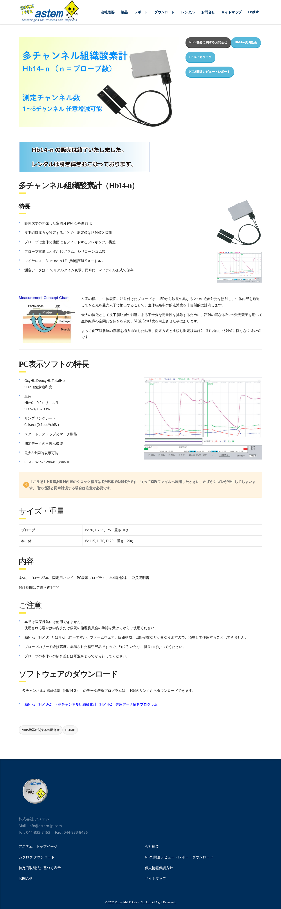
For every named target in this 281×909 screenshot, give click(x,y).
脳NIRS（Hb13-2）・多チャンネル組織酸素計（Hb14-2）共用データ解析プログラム (91, 704)
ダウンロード (164, 12)
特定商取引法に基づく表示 (40, 868)
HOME (70, 730)
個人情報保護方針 (159, 868)
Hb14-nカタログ (200, 57)
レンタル (188, 12)
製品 (124, 12)
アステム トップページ (38, 846)
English (253, 12)
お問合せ (208, 12)
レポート (141, 12)
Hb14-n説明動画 (246, 42)
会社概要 (107, 12)
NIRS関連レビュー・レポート (209, 71)
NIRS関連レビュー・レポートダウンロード (179, 857)
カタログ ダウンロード (37, 857)
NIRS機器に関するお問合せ (208, 42)
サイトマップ (231, 12)
